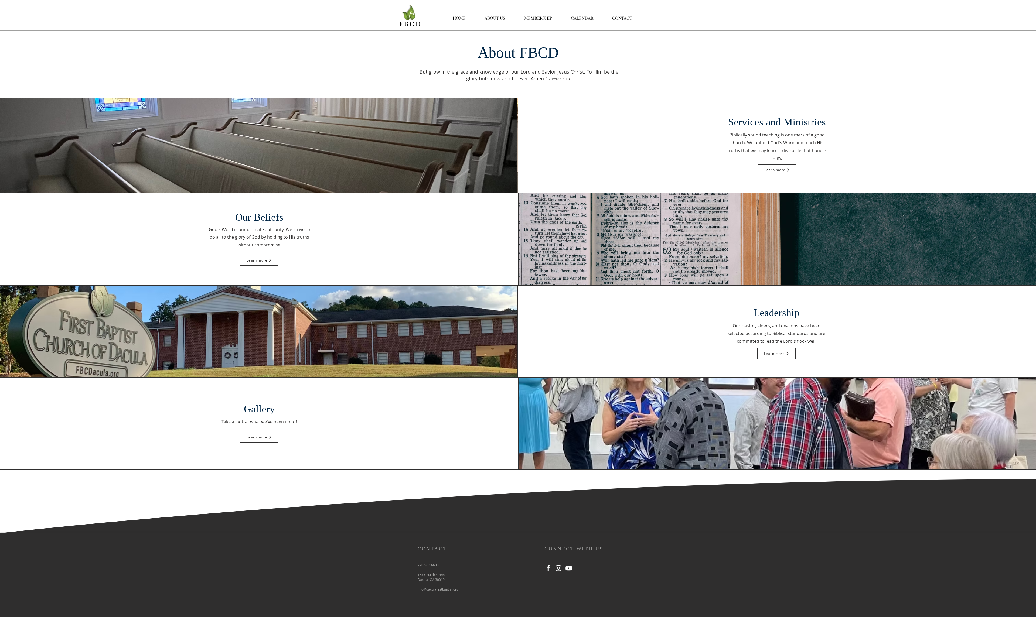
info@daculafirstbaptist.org (438, 589)
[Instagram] (558, 568)
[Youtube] (568, 568)
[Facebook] (548, 568)
